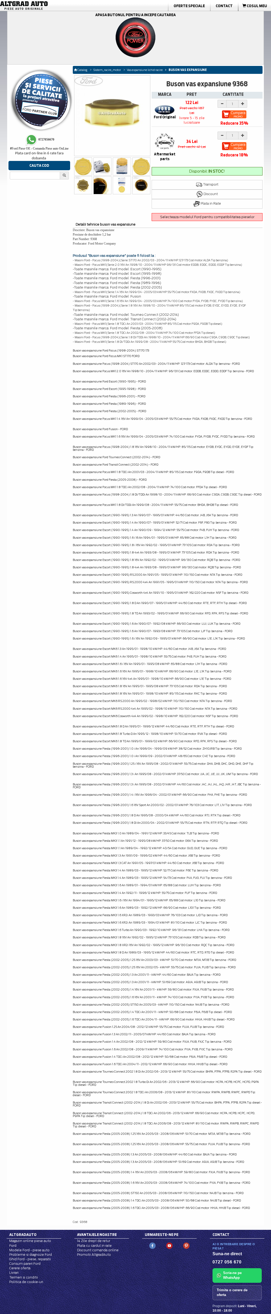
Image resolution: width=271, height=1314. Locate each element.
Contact (224, 6)
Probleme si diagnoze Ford (30, 1255)
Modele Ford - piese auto (29, 1250)
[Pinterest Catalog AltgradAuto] (186, 1246)
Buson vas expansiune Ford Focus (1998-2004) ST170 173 (111, 350)
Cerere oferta (19, 1268)
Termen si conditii (23, 1277)
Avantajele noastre (97, 1234)
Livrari (14, 1273)
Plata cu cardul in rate (94, 1246)
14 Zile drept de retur (93, 1241)
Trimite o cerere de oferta (232, 1292)
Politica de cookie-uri (26, 1282)
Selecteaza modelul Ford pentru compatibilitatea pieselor (207, 217)
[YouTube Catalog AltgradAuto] (169, 1246)
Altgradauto (23, 1234)
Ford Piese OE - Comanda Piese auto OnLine (39, 148)
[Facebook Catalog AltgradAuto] (152, 1246)
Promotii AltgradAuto (94, 1255)
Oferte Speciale (189, 6)
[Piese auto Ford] (43, 5)
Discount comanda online (98, 1250)
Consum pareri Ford (24, 1264)
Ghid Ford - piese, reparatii (30, 1259)
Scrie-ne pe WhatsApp (232, 1275)
